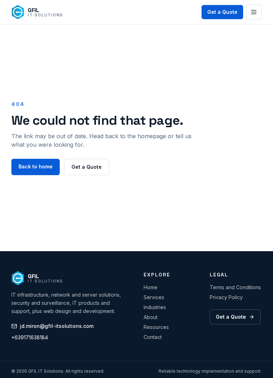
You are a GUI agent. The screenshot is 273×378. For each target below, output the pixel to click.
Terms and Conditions (235, 287)
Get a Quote (222, 12)
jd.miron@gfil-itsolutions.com (56, 326)
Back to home (35, 166)
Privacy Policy (226, 297)
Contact (153, 337)
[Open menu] (254, 12)
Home (150, 287)
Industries (155, 307)
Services (154, 297)
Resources (156, 327)
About (150, 317)
